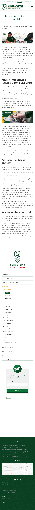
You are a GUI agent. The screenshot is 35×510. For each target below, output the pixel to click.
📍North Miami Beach (25, 1)
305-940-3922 (5, 499)
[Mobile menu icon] (31, 7)
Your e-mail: (10, 382)
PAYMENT (19, 3)
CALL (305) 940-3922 (12, 1)
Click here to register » (17, 267)
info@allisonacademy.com (8, 505)
